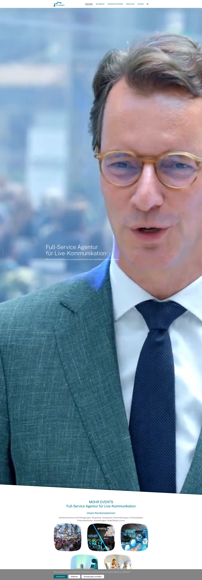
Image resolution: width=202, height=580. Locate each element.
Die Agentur (100, 4)
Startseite (89, 4)
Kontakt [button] (141, 4)
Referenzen (130, 4)
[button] (147, 4)
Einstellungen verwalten (93, 577)
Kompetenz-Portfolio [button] (115, 4)
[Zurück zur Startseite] (59, 4)
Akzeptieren (60, 577)
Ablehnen (74, 577)
